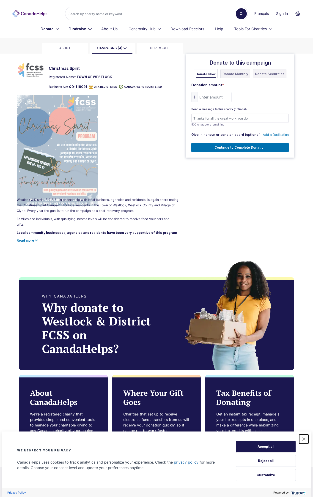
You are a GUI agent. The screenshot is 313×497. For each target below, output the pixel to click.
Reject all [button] (266, 461)
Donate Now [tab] (206, 74)
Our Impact (160, 48)
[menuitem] (50, 29)
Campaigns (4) (109, 48)
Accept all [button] (266, 446)
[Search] (241, 13)
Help (219, 29)
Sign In (282, 13)
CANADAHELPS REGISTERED (143, 86)
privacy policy (186, 462)
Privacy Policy (16, 492)
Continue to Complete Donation (240, 147)
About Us (109, 29)
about (65, 48)
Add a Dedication (276, 135)
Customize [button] (266, 475)
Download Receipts (187, 29)
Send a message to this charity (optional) (219, 109)
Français (261, 13)
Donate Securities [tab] (269, 74)
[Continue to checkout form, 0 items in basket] (299, 13)
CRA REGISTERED (105, 86)
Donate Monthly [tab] (235, 74)
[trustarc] (298, 492)
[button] (303, 439)
